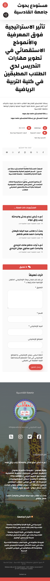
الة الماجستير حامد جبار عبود (33, 113)
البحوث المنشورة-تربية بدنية (18, 133)
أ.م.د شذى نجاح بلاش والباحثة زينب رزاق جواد (25, 462)
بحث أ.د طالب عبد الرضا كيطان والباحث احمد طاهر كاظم (26, 497)
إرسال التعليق (35, 367)
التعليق (39, 287)
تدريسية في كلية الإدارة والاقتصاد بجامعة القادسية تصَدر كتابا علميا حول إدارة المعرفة (24, 526)
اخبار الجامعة (24, 517)
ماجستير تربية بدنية (40, 137)
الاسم (40, 313)
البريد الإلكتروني (36, 326)
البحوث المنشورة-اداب (25, 223)
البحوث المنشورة (35, 133)
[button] (43, 152)
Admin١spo (37, 128)
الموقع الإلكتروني (35, 339)
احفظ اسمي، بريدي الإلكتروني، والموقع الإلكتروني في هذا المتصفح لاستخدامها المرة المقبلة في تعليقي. (27, 358)
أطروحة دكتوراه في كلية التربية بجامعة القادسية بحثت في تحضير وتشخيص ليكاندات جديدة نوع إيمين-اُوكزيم (24, 535)
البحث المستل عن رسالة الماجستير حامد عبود (29, 118)
